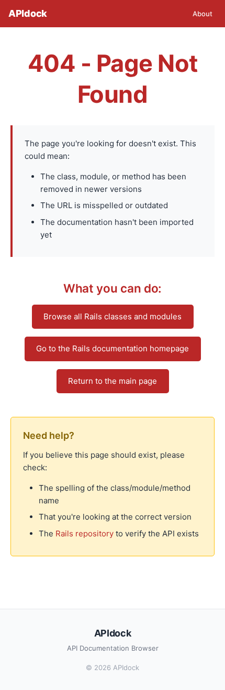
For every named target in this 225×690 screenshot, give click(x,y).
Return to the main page (112, 381)
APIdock (27, 13)
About (202, 13)
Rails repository (84, 533)
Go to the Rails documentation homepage (112, 348)
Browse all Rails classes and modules (112, 316)
